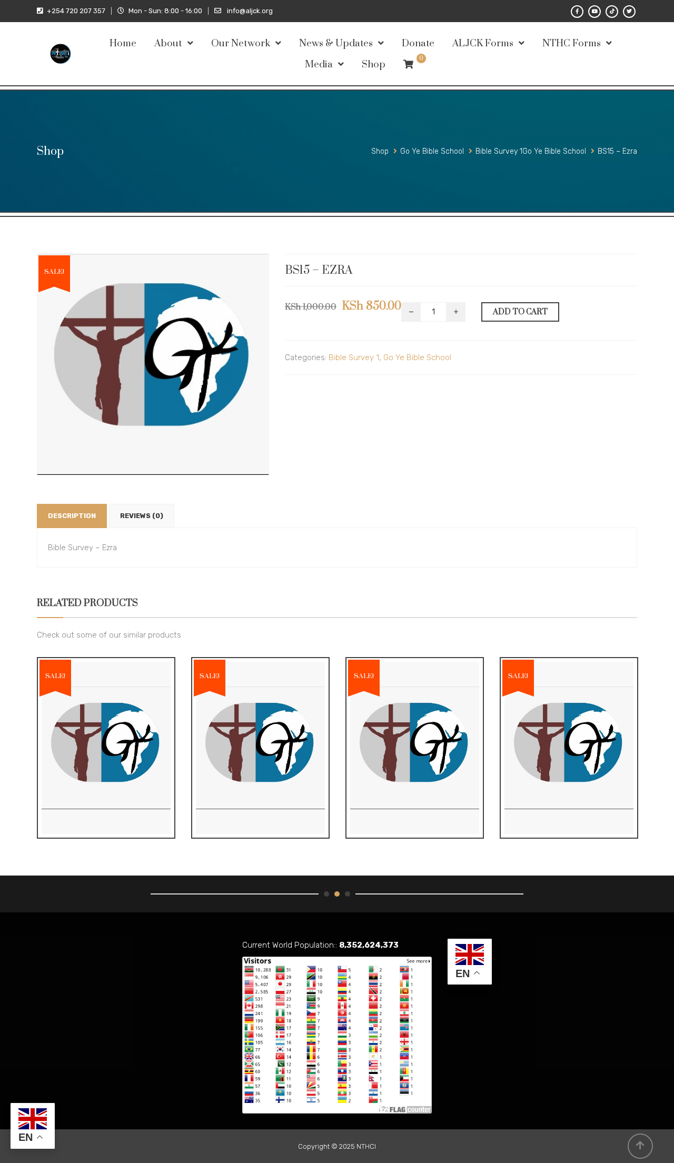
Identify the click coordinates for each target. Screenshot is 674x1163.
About (168, 43)
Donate (418, 43)
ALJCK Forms (482, 43)
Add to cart (520, 312)
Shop (373, 64)
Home (123, 43)
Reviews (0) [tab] (141, 516)
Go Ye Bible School (417, 357)
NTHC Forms (571, 43)
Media (319, 64)
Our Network (240, 43)
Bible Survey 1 (354, 357)
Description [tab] (72, 516)
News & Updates (336, 43)
